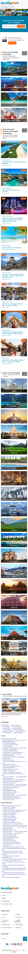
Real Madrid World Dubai (9, 764)
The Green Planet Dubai (9, 770)
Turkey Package (7, 732)
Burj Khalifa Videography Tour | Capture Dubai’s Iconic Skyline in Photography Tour (14, 748)
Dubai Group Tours (7, 833)
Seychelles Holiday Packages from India (13, 847)
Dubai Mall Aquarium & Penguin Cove (12, 781)
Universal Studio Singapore (10, 743)
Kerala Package (7, 729)
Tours (4, 895)
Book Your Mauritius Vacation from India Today (14, 859)
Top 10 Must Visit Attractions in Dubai (12, 844)
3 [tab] (16, 46)
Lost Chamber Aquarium (9, 783)
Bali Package (6, 728)
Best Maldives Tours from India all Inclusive (13, 872)
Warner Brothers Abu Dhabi (10, 792)
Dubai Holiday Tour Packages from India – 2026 (15, 825)
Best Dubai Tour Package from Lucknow (11, 805)
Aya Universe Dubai (22, 795)
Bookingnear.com (16, 950)
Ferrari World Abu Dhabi (9, 793)
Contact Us (19, 917)
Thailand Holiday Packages (10, 813)
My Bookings (5, 901)
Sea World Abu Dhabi (8, 784)
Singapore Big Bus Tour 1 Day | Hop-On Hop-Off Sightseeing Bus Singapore (14, 740)
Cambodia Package (21, 731)
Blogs (3, 898)
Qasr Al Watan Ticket (21, 777)
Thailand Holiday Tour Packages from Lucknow (14, 810)
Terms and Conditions (4, 921)
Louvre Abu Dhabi (7, 746)
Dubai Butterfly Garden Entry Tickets (12, 754)
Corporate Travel (7, 904)
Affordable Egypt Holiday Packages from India (14, 868)
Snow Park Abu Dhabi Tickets (10, 751)
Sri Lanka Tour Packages (9, 816)
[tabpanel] (14, 40)
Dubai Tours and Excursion (9, 834)
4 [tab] (17, 718)
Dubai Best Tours (19, 833)
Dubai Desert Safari (8, 831)
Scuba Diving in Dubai (21, 784)
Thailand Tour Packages (9, 814)
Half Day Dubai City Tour (9, 799)
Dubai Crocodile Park (8, 777)
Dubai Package (5, 725)
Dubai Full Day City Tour (8, 760)
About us (4, 914)
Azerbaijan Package (8, 731)
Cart (3, 7)
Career (18, 914)
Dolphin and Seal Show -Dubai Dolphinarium (14, 780)
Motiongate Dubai (7, 789)
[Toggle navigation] (12, 7)
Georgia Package (16, 728)
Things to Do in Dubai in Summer (11, 837)
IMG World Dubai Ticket (8, 795)
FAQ (3, 917)
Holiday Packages (7, 892)
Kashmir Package (15, 725)
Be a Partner (19, 925)
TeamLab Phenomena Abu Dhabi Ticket (13, 752)
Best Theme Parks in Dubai (9, 830)
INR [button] (7, 7)
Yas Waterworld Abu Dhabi (9, 790)
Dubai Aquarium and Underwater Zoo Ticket (14, 786)
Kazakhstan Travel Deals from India (12, 860)
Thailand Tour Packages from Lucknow (12, 811)
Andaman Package (18, 729)
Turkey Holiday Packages (9, 807)
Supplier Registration (18, 921)
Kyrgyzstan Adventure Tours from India (12, 851)
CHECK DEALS (12, 43)
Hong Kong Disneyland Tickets (8, 738)
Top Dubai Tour (7, 845)
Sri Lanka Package (16, 726)
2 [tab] (14, 46)
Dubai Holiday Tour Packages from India (13, 824)
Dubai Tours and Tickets (21, 831)
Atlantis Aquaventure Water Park (11, 796)
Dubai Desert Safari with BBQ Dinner (12, 798)
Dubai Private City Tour (8, 755)
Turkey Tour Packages (8, 808)
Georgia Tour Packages (9, 821)
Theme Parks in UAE (22, 827)
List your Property (7, 927)
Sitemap (18, 927)
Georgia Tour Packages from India (11, 822)
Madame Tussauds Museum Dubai (11, 772)
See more (24, 53)
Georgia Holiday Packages (10, 819)
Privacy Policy (6, 925)
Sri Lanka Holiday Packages (10, 818)
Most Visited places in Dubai (10, 836)
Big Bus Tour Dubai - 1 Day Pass (10, 769)
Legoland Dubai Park (8, 778)
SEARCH (22, 26)
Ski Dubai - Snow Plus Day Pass (10, 787)
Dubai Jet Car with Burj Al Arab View (12, 766)
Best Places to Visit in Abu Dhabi (11, 842)
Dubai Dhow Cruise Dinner (9, 840)
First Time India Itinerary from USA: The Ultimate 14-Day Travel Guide (14, 713)
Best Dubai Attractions (8, 839)
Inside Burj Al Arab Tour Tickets (10, 745)
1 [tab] (11, 46)
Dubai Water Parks (7, 828)
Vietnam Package (17, 732)
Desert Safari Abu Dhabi (9, 767)
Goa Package (6, 726)
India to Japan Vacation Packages (11, 877)
